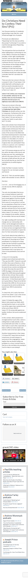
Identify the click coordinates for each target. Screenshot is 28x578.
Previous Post (6, 390)
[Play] (4, 460)
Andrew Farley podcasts (10, 496)
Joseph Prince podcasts (10, 540)
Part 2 (5, 90)
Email (4, 401)
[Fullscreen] (23, 460)
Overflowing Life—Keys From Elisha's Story (14, 552)
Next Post (22, 390)
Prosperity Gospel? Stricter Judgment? (12, 503)
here (10, 47)
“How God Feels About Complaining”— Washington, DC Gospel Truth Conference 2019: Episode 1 (13, 524)
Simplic (3, 562)
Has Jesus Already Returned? (10, 507)
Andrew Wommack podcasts (12, 516)
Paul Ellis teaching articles (12, 470)
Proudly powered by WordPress (10, 560)
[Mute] (21, 460)
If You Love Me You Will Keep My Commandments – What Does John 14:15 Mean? (13, 476)
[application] (14, 455)
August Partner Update (9, 520)
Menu (14, 14)
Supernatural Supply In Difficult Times (12, 548)
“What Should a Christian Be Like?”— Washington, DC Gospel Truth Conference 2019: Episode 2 (13, 530)
